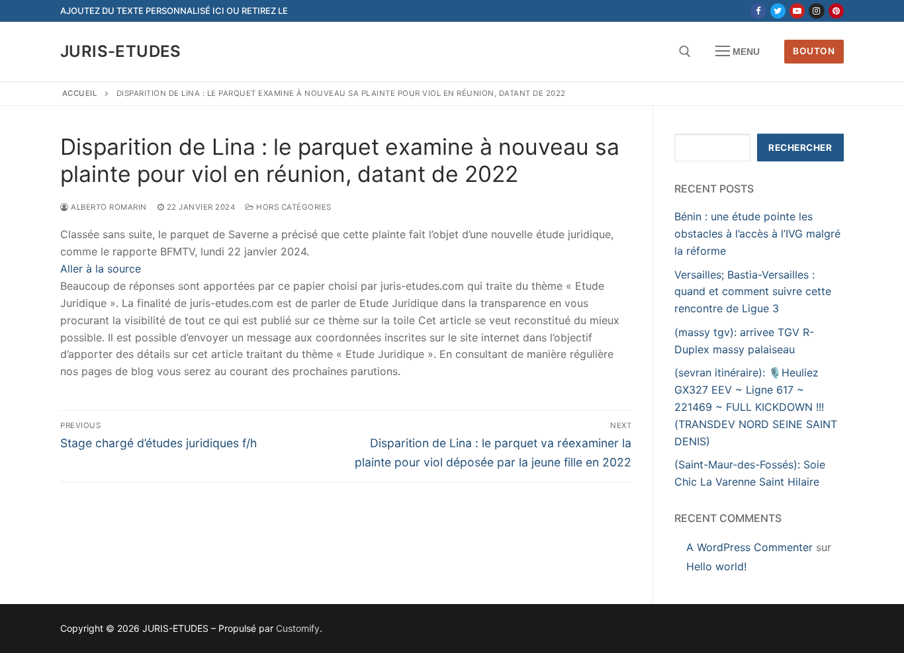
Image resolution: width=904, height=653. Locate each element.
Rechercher (800, 147)
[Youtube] (797, 11)
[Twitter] (778, 11)
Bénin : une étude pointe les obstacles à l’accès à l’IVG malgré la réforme (757, 233)
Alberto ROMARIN (108, 207)
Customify (298, 628)
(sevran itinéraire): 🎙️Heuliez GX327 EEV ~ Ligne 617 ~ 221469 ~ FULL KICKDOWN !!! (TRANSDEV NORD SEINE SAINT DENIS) (755, 407)
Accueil (80, 93)
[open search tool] (685, 52)
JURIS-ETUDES (120, 51)
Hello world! (716, 566)
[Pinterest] (836, 11)
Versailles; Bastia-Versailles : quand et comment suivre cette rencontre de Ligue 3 (752, 292)
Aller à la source (100, 268)
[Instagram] (816, 11)
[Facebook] (758, 11)
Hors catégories (293, 207)
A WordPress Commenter (749, 547)
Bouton (814, 51)
